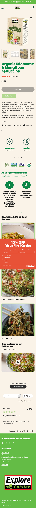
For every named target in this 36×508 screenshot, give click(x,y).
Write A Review (18, 386)
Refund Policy (6, 462)
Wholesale (5, 464)
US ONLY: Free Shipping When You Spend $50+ (18, 2)
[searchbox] (10, 396)
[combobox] (25, 401)
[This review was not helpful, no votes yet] (31, 431)
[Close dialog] (35, 239)
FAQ (3, 455)
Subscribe (31, 265)
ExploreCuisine (18, 500)
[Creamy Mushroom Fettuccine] (18, 280)
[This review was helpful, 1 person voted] (27, 431)
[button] (32, 8)
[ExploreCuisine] (17, 8)
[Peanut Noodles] (18, 320)
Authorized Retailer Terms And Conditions (15, 457)
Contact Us (5, 452)
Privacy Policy (6, 460)
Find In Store (9, 96)
